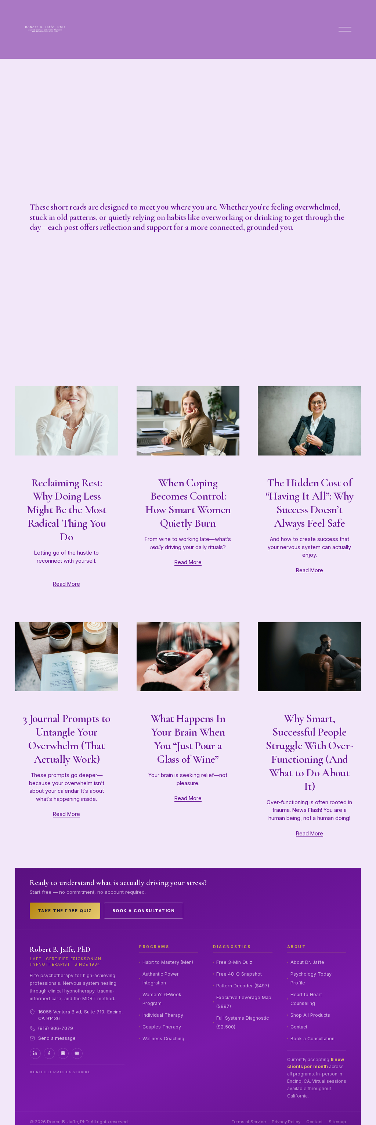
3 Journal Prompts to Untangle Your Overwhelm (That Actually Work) (67, 739)
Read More (66, 584)
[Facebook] (49, 1053)
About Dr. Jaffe (307, 962)
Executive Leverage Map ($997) (243, 1002)
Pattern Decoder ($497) (242, 985)
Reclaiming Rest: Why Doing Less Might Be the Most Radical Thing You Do (66, 510)
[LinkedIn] (35, 1053)
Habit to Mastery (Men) (167, 962)
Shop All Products (310, 1015)
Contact (298, 1027)
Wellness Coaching (163, 1038)
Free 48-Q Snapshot (239, 974)
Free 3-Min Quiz (234, 962)
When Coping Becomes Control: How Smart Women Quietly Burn (188, 503)
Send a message (57, 1038)
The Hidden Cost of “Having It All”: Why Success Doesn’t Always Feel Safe (309, 503)
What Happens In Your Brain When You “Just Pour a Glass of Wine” (188, 739)
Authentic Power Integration (160, 978)
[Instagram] (63, 1053)
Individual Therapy (162, 1015)
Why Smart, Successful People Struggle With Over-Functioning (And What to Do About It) (309, 752)
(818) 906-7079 (55, 1028)
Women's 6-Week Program (161, 999)
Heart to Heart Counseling (306, 999)
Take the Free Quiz (65, 910)
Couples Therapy (161, 1027)
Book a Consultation (143, 910)
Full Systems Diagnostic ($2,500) (242, 1022)
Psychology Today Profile (311, 978)
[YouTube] (77, 1053)
